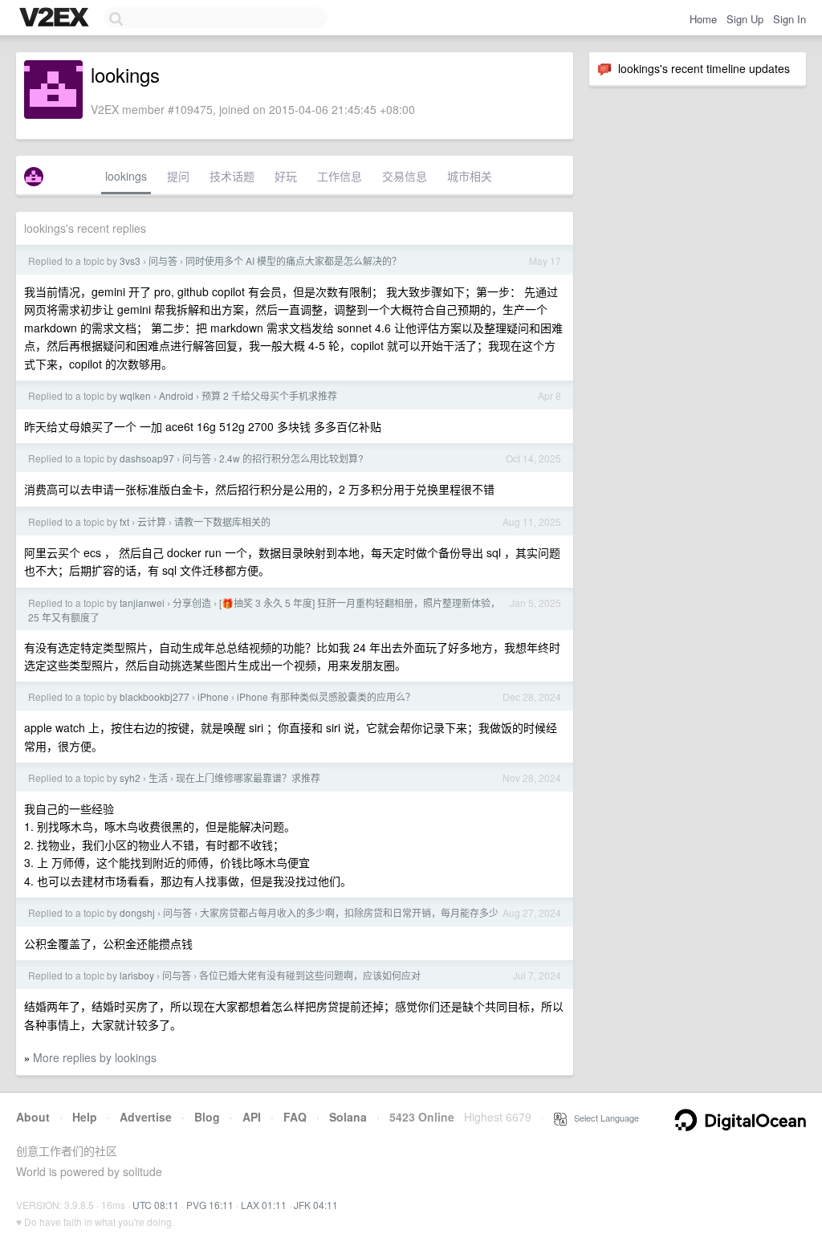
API (251, 1117)
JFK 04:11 (316, 1204)
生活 (158, 777)
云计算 (151, 521)
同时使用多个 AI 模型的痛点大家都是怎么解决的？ (293, 260)
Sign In (789, 18)
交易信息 (404, 176)
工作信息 (339, 176)
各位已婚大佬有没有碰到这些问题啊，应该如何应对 (310, 975)
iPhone (213, 696)
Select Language (603, 1117)
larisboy (137, 975)
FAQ (295, 1117)
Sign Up (744, 18)
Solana (348, 1117)
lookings (126, 176)
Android (176, 395)
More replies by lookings (95, 1057)
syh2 (130, 777)
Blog (207, 1117)
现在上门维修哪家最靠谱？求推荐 (248, 777)
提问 (178, 176)
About (33, 1117)
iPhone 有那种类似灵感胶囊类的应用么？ (326, 696)
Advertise (146, 1117)
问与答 (163, 260)
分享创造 (192, 602)
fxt (124, 521)
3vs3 (130, 260)
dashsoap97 (147, 458)
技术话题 (232, 176)
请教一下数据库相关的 (222, 521)
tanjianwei (142, 602)
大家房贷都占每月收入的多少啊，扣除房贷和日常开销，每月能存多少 (349, 912)
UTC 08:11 (155, 1204)
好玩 (286, 176)
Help (84, 1117)
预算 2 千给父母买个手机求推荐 (269, 395)
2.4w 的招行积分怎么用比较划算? (291, 458)
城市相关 (469, 176)
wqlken (135, 395)
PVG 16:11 (210, 1204)
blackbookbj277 (154, 696)
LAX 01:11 (264, 1204)
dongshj (137, 912)
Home (703, 18)
